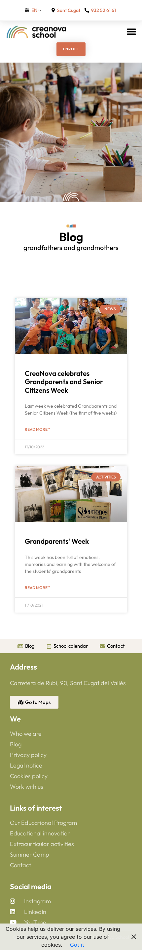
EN (34, 10)
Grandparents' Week (57, 541)
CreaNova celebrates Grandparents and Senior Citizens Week (64, 381)
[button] (131, 31)
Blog (71, 236)
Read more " (37, 429)
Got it (77, 944)
